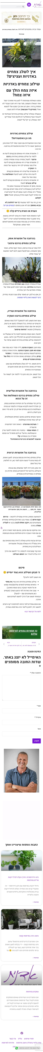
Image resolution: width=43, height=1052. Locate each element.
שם (39, 705)
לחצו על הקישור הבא (33, 611)
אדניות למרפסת (8, 1042)
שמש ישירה (13, 218)
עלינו (20, 1038)
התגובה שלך (35, 672)
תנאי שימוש (29, 1038)
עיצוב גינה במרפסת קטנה (29, 935)
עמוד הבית (37, 29)
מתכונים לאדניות (24, 29)
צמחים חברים (9, 205)
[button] (29, 5)
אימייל (38, 717)
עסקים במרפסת (32, 991)
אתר (39, 728)
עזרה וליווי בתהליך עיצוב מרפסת (28, 1042)
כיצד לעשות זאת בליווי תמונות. (29, 297)
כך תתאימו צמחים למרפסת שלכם (23, 632)
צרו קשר (12, 1038)
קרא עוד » (36, 902)
